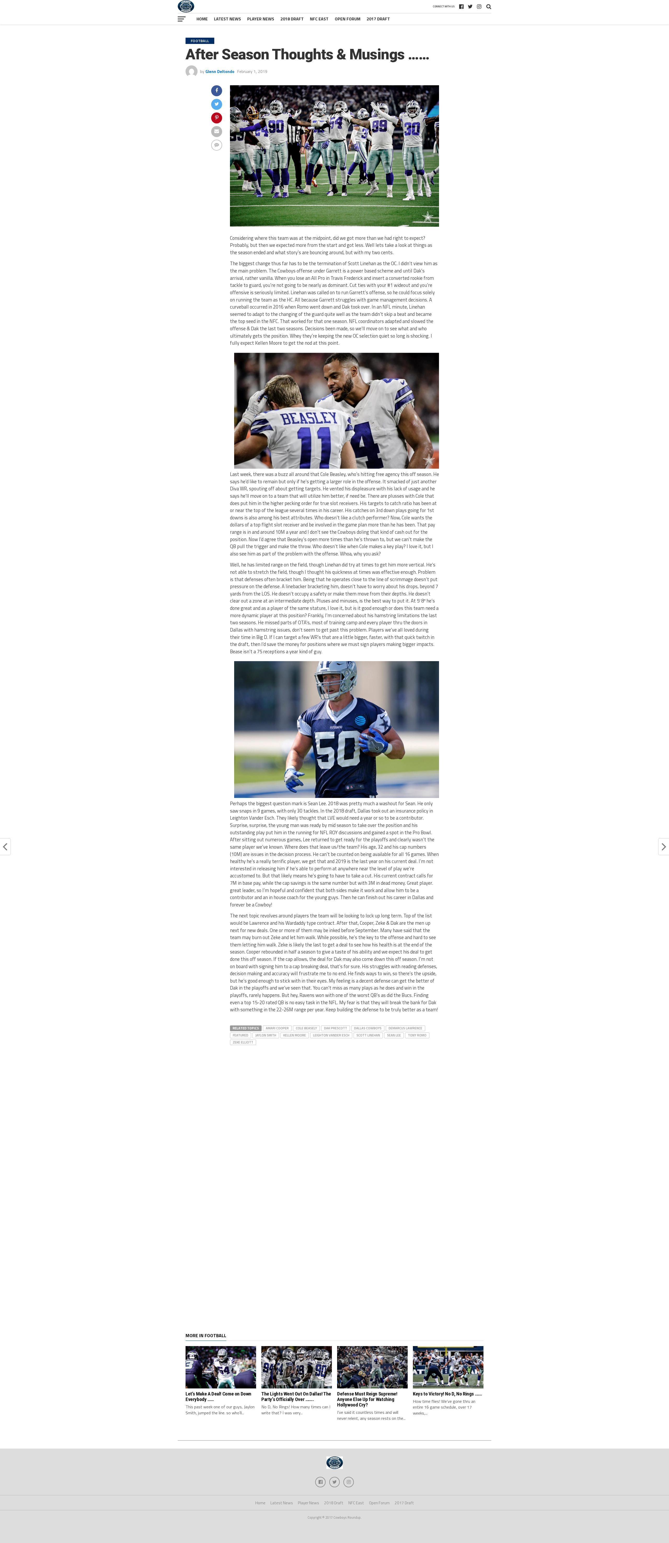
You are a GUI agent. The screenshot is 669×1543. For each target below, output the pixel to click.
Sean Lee (394, 1035)
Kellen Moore (294, 1035)
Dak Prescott (335, 1028)
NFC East (319, 19)
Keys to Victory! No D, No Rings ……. (447, 1394)
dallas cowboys (368, 1028)
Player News (260, 19)
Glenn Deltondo (219, 71)
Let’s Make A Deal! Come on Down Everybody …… (218, 1396)
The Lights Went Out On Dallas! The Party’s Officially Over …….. (296, 1396)
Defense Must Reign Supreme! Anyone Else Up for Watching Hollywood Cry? (367, 1399)
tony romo (417, 1035)
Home (202, 19)
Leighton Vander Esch (331, 1035)
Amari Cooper (277, 1028)
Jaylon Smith (265, 1035)
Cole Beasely (306, 1028)
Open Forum (347, 19)
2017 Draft (378, 19)
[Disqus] (334, 1111)
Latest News (227, 19)
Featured (240, 1035)
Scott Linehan (368, 1035)
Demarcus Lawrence (405, 1028)
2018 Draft (292, 19)
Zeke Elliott (243, 1042)
